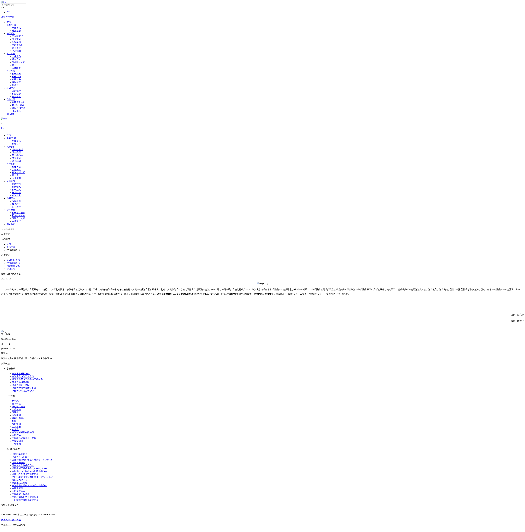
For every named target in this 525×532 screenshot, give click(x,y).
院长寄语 (16, 39)
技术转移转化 (18, 105)
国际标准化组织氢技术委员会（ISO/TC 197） (34, 460)
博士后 (15, 65)
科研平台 (11, 88)
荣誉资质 (16, 48)
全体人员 (16, 56)
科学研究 (11, 71)
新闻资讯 (16, 28)
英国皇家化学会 (19, 480)
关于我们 (11, 33)
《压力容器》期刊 (21, 457)
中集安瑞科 (17, 441)
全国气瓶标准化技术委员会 (25, 474)
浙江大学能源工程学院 (23, 391)
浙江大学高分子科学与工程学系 (27, 379)
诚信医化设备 (18, 406)
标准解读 (16, 82)
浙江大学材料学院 (21, 373)
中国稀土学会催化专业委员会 (26, 500)
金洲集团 (16, 424)
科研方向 (16, 73)
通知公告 (16, 30)
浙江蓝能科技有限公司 (23, 432)
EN (8, 12)
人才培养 (16, 68)
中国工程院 (17, 488)
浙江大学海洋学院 (21, 382)
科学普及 (16, 85)
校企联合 (16, 94)
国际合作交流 (18, 108)
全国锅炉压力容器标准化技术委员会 (29, 471)
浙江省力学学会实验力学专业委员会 (29, 485)
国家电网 (16, 415)
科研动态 (16, 76)
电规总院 (16, 409)
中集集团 (16, 444)
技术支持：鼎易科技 (11, 519)
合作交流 (11, 99)
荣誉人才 (16, 59)
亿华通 (15, 429)
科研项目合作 (18, 102)
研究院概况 (17, 36)
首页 (9, 22)
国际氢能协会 (18, 462)
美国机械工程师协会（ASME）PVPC (30, 468)
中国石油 (16, 435)
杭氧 (14, 421)
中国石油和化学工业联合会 (25, 497)
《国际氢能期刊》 (21, 454)
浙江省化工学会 (19, 482)
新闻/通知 (11, 25)
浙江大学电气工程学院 (23, 376)
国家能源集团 (18, 418)
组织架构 (16, 42)
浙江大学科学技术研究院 (24, 388)
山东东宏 (16, 427)
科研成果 (16, 79)
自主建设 (16, 96)
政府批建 (16, 91)
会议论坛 (16, 111)
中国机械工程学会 (21, 494)
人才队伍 (11, 53)
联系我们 (16, 51)
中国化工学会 (18, 491)
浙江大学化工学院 (21, 385)
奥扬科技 (16, 404)
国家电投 (16, 412)
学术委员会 (17, 45)
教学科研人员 (18, 62)
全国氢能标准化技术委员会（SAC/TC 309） (33, 477)
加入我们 (11, 114)
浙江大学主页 (7, 17)
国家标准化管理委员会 (23, 465)
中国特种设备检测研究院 (24, 438)
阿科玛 (15, 401)
